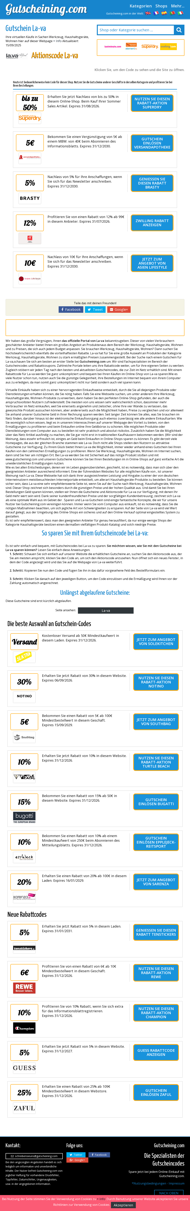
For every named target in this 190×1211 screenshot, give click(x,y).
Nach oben (168, 1193)
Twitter (77, 1154)
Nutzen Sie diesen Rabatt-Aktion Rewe (156, 972)
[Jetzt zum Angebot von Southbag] (24, 737)
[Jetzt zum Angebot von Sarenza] (24, 897)
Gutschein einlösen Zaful (156, 1092)
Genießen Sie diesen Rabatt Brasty (152, 183)
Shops (161, 6)
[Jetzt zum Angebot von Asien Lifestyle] (30, 278)
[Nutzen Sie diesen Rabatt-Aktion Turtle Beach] (24, 777)
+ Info (57, 41)
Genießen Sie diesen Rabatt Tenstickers (156, 932)
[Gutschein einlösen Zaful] (24, 1108)
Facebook (72, 309)
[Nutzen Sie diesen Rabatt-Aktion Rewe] (24, 988)
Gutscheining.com (46, 8)
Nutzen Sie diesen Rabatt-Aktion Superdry (152, 103)
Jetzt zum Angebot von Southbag (156, 721)
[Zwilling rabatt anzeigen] (30, 238)
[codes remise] (156, 13)
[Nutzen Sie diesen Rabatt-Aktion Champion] (24, 1028)
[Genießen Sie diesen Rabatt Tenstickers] (24, 948)
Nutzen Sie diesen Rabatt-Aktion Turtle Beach (156, 762)
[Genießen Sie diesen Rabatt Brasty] (30, 198)
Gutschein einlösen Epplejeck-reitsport (156, 842)
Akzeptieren (123, 1205)
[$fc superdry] (150, 46)
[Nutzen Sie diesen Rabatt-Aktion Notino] (24, 697)
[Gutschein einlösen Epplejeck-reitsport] (24, 857)
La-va (106, 610)
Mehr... (177, 6)
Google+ (120, 309)
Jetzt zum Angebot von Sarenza (156, 881)
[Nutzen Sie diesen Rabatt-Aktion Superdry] (30, 118)
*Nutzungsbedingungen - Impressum (158, 1183)
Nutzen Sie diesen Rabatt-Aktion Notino (156, 682)
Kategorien (141, 6)
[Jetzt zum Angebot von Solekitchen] (24, 657)
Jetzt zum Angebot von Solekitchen (156, 641)
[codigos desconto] (172, 13)
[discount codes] (148, 13)
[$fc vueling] (168, 46)
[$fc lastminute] (112, 46)
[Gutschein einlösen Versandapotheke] (30, 158)
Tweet (97, 309)
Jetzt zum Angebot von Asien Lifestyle (152, 263)
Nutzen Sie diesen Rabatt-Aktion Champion (156, 1012)
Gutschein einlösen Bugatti (156, 801)
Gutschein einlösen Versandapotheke (152, 143)
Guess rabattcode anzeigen (156, 1052)
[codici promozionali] (180, 13)
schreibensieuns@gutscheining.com (36, 1156)
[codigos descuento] (164, 13)
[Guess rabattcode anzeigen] (24, 1068)
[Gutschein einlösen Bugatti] (24, 817)
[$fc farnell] (131, 46)
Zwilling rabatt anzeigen (152, 222)
